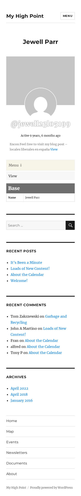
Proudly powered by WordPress (51, 488)
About (11, 474)
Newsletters (16, 453)
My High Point (25, 16)
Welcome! (19, 280)
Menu (67, 16)
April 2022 (19, 388)
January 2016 (22, 400)
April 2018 (19, 394)
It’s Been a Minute (26, 262)
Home (11, 421)
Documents (16, 463)
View (54, 149)
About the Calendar (27, 274)
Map (10, 431)
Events (12, 442)
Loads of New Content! (30, 268)
